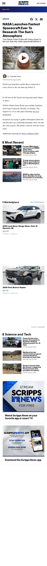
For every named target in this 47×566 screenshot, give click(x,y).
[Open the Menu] (4, 3)
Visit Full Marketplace (37, 202)
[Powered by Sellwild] (41, 327)
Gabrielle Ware (15, 76)
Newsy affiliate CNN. (30, 133)
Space (6, 19)
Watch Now (40, 3)
